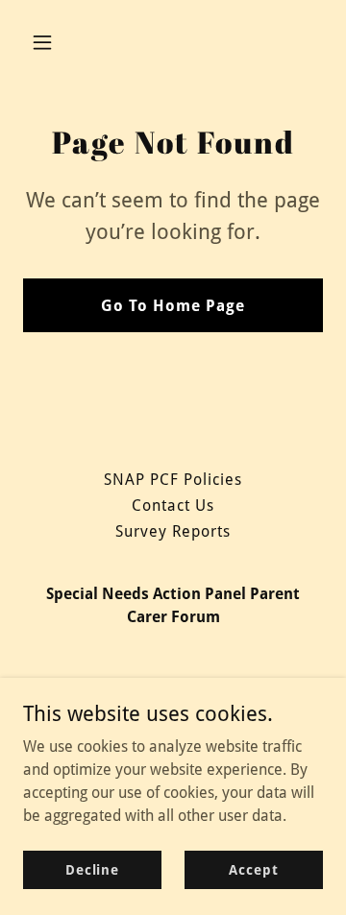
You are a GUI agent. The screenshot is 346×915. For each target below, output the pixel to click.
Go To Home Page (173, 306)
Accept (253, 869)
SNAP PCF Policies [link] (173, 479)
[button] (57, 42)
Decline (92, 869)
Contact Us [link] (173, 505)
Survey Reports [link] (173, 531)
